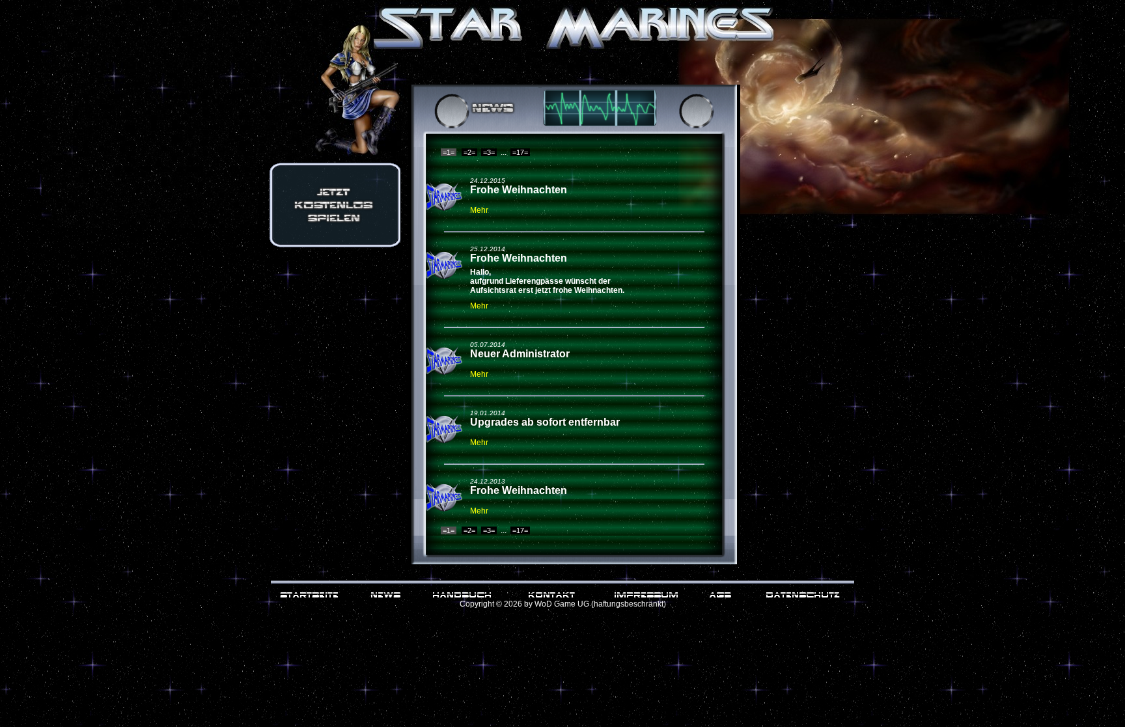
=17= (520, 152)
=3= (489, 152)
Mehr (479, 210)
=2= (469, 152)
